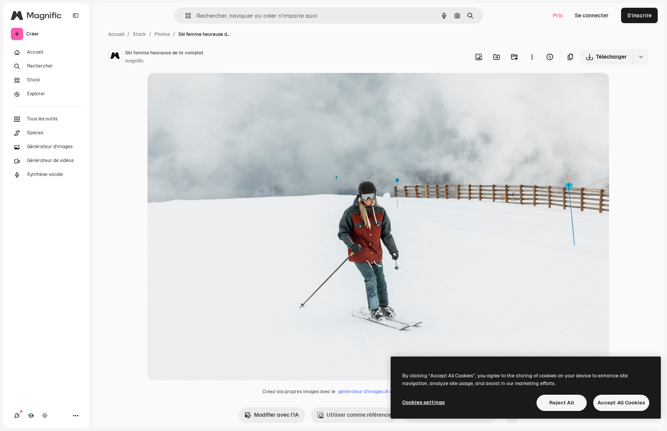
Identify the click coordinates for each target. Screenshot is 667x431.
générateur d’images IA (363, 392)
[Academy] (31, 415)
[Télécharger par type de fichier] (640, 56)
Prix (558, 15)
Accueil (116, 34)
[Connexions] (17, 415)
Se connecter (592, 15)
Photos (162, 34)
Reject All (561, 402)
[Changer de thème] (45, 415)
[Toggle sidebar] (75, 15)
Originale (198, 87)
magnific (134, 61)
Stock (139, 34)
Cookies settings (423, 402)
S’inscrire (639, 15)
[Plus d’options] (532, 56)
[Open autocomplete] (185, 16)
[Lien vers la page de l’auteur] (115, 57)
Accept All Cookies (621, 402)
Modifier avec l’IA (276, 414)
